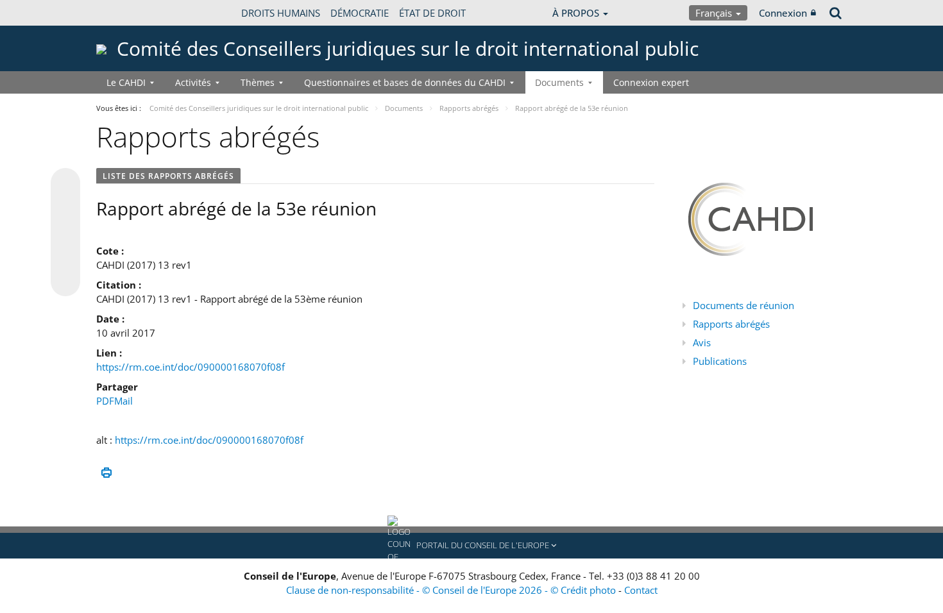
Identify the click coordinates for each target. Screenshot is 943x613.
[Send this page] (65, 281)
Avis (702, 342)
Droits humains (280, 12)
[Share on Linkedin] (65, 257)
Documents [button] (559, 82)
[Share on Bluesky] (65, 184)
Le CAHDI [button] (126, 82)
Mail (123, 400)
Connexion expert (651, 82)
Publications (720, 361)
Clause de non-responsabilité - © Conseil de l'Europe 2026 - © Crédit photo (452, 590)
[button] (471, 545)
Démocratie (359, 12)
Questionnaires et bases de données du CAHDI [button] (404, 82)
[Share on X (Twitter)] (65, 208)
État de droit (432, 12)
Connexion (783, 12)
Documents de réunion (743, 305)
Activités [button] (193, 82)
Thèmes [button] (258, 82)
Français (715, 12)
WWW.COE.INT (128, 13)
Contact (641, 590)
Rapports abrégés (731, 323)
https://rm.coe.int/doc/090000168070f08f (190, 366)
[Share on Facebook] (65, 232)
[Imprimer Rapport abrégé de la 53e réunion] (106, 473)
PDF (105, 400)
